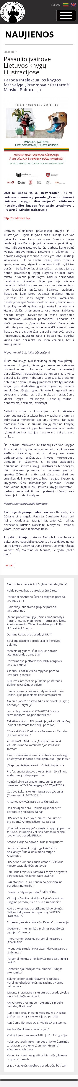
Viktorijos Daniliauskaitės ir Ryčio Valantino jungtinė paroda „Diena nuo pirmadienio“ (35, 900)
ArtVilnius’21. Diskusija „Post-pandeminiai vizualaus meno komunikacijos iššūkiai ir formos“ (34, 745)
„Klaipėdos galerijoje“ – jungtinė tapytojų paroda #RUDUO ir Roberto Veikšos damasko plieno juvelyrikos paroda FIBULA (38, 832)
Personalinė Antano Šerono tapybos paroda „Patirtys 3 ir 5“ (36, 598)
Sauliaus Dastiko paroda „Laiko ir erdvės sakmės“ (33, 642)
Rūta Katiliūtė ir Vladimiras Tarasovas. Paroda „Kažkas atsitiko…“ (37, 733)
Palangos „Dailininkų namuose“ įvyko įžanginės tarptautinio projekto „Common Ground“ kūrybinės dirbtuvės (38, 1045)
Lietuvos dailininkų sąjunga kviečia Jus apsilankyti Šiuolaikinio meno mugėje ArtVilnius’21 (32, 852)
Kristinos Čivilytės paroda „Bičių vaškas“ (33, 802)
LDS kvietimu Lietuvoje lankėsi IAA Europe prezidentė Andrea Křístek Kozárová (34, 820)
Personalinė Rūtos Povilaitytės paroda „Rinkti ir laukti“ (37, 960)
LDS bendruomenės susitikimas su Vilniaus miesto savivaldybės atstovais (35, 863)
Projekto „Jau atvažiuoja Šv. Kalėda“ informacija (38, 922)
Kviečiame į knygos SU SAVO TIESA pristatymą (37, 1023)
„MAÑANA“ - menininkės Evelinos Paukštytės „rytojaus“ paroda (36, 930)
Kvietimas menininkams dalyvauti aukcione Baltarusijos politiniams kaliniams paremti (35, 693)
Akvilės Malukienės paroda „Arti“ (28, 1029)
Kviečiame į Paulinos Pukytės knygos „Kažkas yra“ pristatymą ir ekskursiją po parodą (36, 1014)
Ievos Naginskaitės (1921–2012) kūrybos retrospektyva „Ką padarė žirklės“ (33, 713)
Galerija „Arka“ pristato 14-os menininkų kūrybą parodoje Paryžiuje (38, 703)
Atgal (9, 565)
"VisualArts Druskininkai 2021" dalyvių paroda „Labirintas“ (37, 950)
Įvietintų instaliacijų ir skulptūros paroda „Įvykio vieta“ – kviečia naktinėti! (38, 994)
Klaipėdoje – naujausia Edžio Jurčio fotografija (37, 1035)
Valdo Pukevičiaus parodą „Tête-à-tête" (33, 590)
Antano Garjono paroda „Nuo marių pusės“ (35, 842)
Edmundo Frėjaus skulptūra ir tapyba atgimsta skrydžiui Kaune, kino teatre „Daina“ (37, 873)
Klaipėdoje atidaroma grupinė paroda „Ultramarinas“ (31, 608)
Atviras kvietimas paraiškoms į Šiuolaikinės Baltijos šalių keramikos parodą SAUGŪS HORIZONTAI (35, 912)
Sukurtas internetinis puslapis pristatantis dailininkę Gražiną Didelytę (34, 683)
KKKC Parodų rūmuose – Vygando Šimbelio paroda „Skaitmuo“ (35, 1004)
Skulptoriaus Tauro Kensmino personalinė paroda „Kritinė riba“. (34, 884)
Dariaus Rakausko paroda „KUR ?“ (29, 634)
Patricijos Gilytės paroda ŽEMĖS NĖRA (31, 892)
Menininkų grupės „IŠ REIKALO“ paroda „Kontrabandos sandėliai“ (32, 652)
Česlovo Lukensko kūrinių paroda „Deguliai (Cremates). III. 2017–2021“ (35, 793)
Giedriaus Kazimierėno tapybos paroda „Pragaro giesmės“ (33, 672)
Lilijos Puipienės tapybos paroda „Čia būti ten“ (37, 1065)
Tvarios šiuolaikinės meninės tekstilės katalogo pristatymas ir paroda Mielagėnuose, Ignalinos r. (38, 757)
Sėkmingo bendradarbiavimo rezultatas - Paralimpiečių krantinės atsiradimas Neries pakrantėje (35, 982)
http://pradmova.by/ (17, 218)
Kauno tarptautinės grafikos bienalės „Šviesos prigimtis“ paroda (37, 1057)
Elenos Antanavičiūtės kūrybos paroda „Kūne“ (37, 584)
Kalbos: (56, 4)
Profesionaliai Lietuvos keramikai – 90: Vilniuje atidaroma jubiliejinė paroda (37, 773)
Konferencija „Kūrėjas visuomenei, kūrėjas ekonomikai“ (35, 970)
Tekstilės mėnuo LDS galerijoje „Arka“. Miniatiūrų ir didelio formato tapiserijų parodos (38, 723)
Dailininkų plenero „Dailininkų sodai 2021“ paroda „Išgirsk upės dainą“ (34, 809)
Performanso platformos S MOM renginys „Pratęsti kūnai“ (34, 663)
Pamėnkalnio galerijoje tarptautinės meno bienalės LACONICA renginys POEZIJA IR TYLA (36, 783)
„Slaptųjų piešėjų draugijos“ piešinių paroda (35, 765)
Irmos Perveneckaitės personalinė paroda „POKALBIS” (34, 940)
